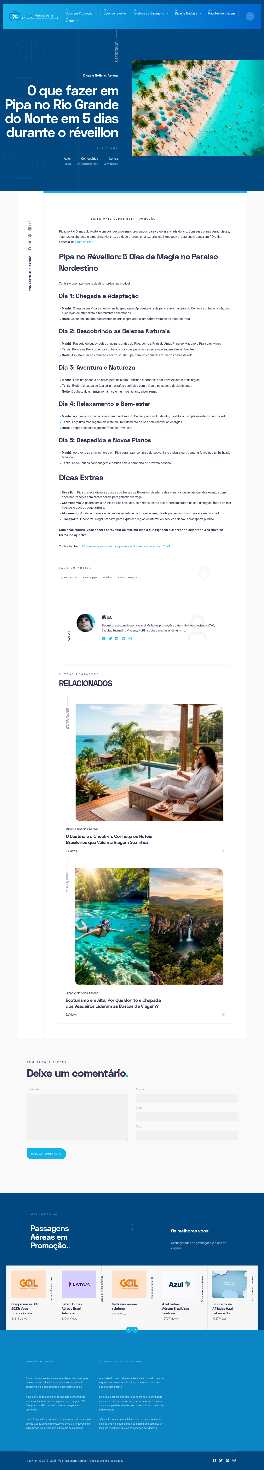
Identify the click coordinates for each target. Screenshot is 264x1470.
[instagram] (130, 639)
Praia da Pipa (84, 242)
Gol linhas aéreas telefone (124, 1306)
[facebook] (104, 639)
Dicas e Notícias (186, 13)
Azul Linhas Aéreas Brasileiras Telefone (175, 1309)
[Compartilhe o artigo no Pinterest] (30, 235)
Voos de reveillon (115, 13)
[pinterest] (123, 639)
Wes (68, 164)
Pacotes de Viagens (222, 13)
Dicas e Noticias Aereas (100, 75)
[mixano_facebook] (214, 1461)
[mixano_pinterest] (227, 1461)
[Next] (135, 1330)
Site (138, 1126)
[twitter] (110, 639)
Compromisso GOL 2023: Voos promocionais (24, 1309)
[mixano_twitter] (221, 1461)
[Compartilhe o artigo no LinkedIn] (30, 229)
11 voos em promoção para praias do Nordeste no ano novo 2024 (126, 546)
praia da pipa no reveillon (97, 577)
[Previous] (129, 1330)
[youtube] (117, 639)
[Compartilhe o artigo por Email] (30, 222)
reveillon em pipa (127, 577)
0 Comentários (87, 164)
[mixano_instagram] (234, 1461)
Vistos (70, 21)
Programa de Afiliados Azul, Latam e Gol (222, 1309)
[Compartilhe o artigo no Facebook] (30, 248)
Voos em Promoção (79, 13)
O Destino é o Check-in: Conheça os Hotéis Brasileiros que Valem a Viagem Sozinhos (109, 839)
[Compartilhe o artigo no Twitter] (30, 242)
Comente (33, 1089)
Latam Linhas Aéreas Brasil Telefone (72, 1309)
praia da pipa (69, 577)
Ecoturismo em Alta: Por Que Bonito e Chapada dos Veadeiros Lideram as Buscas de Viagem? (113, 1003)
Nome (140, 1089)
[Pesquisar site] (250, 16)
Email (139, 1108)
